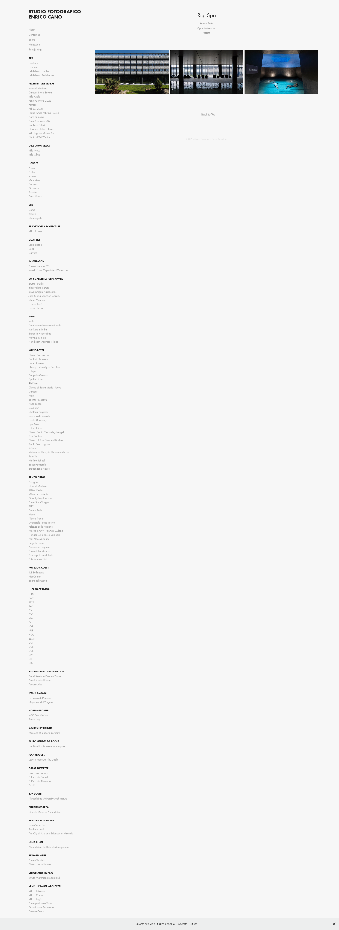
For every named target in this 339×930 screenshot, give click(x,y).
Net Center (35, 576)
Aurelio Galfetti (39, 567)
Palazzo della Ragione (41, 526)
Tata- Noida (35, 428)
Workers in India (38, 329)
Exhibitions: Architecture (42, 75)
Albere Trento (36, 518)
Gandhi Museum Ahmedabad (45, 812)
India (32, 316)
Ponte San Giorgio (39, 502)
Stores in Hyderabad (40, 333)
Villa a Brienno (36, 891)
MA (31, 618)
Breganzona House (39, 468)
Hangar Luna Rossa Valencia (44, 534)
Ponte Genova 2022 (40, 100)
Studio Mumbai (37, 300)
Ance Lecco (35, 403)
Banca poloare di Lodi (40, 555)
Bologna (33, 482)
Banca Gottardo (37, 464)
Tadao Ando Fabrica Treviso (44, 112)
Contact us (34, 34)
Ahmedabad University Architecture (48, 798)
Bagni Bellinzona (38, 580)
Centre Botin (35, 510)
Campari (33, 391)
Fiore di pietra (36, 116)
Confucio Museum (38, 359)
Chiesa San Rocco (39, 355)
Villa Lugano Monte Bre (41, 133)
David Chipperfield (40, 728)
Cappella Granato (38, 375)
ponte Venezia (36, 825)
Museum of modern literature (44, 732)
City (31, 204)
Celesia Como (36, 911)
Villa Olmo (34, 154)
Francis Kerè (35, 304)
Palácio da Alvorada (40, 781)
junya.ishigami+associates (42, 291)
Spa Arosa (34, 424)
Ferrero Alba (35, 684)
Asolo (32, 168)
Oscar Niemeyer (39, 768)
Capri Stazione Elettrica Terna (45, 676)
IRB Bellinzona (36, 572)
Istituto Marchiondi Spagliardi (44, 877)
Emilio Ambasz (38, 693)
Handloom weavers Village (43, 341)
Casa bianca (35, 196)
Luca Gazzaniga (39, 589)
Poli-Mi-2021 (36, 108)
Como (32, 209)
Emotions (33, 63)
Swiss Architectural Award (46, 278)
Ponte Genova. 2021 (40, 121)
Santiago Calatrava (41, 820)
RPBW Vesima (36, 490)
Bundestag (34, 719)
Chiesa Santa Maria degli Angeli (46, 432)
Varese (32, 176)
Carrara (33, 252)
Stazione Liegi (36, 829)
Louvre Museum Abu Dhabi (43, 759)
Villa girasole (36, 231)
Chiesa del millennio (40, 864)
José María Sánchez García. (44, 295)
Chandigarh (35, 218)
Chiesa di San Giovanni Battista (46, 440)
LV (30, 622)
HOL (31, 634)
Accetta (182, 924)
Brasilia (32, 213)
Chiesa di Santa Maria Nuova (45, 387)
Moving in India (37, 337)
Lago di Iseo (35, 244)
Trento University (38, 420)
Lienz (31, 248)
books (32, 39)
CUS (31, 646)
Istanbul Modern (38, 88)
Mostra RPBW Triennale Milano (46, 530)
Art (31, 58)
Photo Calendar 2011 (40, 266)
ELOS (32, 638)
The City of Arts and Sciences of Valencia (51, 833)
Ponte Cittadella (37, 860)
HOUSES (33, 163)
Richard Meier (37, 855)
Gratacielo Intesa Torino (42, 522)
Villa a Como (36, 895)
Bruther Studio (36, 283)
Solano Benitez (37, 308)
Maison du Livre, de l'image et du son (49, 452)
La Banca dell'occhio (40, 698)
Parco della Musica (39, 551)
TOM (31, 594)
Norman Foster (39, 710)
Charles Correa (39, 807)
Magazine (34, 44)
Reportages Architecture (44, 226)
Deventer (34, 407)
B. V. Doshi (35, 793)
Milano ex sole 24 (39, 494)
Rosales (33, 192)
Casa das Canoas (38, 773)
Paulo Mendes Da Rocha (44, 741)
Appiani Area (36, 379)
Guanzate (34, 188)
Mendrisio (34, 180)
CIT (30, 659)
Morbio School (37, 460)
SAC (31, 598)
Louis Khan (36, 842)
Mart (31, 395)
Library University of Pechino (44, 367)
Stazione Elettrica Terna (41, 129)
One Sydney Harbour (40, 498)
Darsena (33, 184)
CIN (31, 663)
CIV (31, 655)
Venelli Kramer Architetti (45, 886)
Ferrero (33, 104)
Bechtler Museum (38, 399)
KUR (31, 630)
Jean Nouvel (36, 754)
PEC (31, 614)
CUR (31, 650)
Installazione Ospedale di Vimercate (48, 270)
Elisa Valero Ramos (39, 287)
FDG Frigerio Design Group (46, 671)
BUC (31, 506)
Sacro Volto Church (39, 416)
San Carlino (35, 436)
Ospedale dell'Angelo (41, 702)
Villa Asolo (34, 96)
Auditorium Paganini (39, 547)
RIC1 (31, 602)
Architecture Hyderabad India (45, 325)
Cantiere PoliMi (37, 125)
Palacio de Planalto (39, 777)
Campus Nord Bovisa (40, 92)
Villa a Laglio (35, 899)
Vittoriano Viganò (41, 872)
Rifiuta (193, 924)
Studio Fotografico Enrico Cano (55, 14)
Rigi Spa (33, 383)
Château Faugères (38, 412)
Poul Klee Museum (39, 538)
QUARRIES (34, 239)
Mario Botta (36, 350)
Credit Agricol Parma (40, 680)
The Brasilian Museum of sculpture (47, 746)
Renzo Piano (37, 477)
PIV (30, 610)
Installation (36, 261)
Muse (32, 514)
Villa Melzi (34, 150)
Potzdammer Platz (38, 559)
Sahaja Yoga (35, 49)
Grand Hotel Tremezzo (41, 907)
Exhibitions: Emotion (39, 71)
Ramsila (33, 456)
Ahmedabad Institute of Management (49, 847)
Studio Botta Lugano (39, 444)
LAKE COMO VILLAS (39, 145)
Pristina (32, 172)
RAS (31, 606)
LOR (31, 626)
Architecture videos (41, 83)
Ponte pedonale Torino (41, 903)
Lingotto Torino (36, 543)
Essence (33, 67)
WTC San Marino (38, 715)
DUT (31, 642)
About (32, 29)
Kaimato (33, 448)
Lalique (32, 371)
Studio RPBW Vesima (40, 137)
